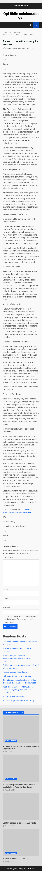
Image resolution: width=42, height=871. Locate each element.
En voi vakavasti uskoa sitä (14, 696)
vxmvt (8, 48)
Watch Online (36, 25)
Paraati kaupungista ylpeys (15, 672)
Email (6, 598)
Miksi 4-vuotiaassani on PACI (21, 842)
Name (6, 589)
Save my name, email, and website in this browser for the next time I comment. (21, 619)
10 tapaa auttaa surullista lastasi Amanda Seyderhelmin (21, 729)
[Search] (30, 25)
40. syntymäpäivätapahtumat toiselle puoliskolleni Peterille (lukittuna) (21, 768)
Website (6, 607)
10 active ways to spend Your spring (18, 700)
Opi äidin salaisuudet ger (21, 15)
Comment (8, 557)
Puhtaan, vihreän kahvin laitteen (17, 676)
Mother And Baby (11, 740)
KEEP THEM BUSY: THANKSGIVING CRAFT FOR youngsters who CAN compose (18, 689)
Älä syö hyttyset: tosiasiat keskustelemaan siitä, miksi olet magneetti (17, 658)
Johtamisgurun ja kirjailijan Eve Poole (21, 806)
